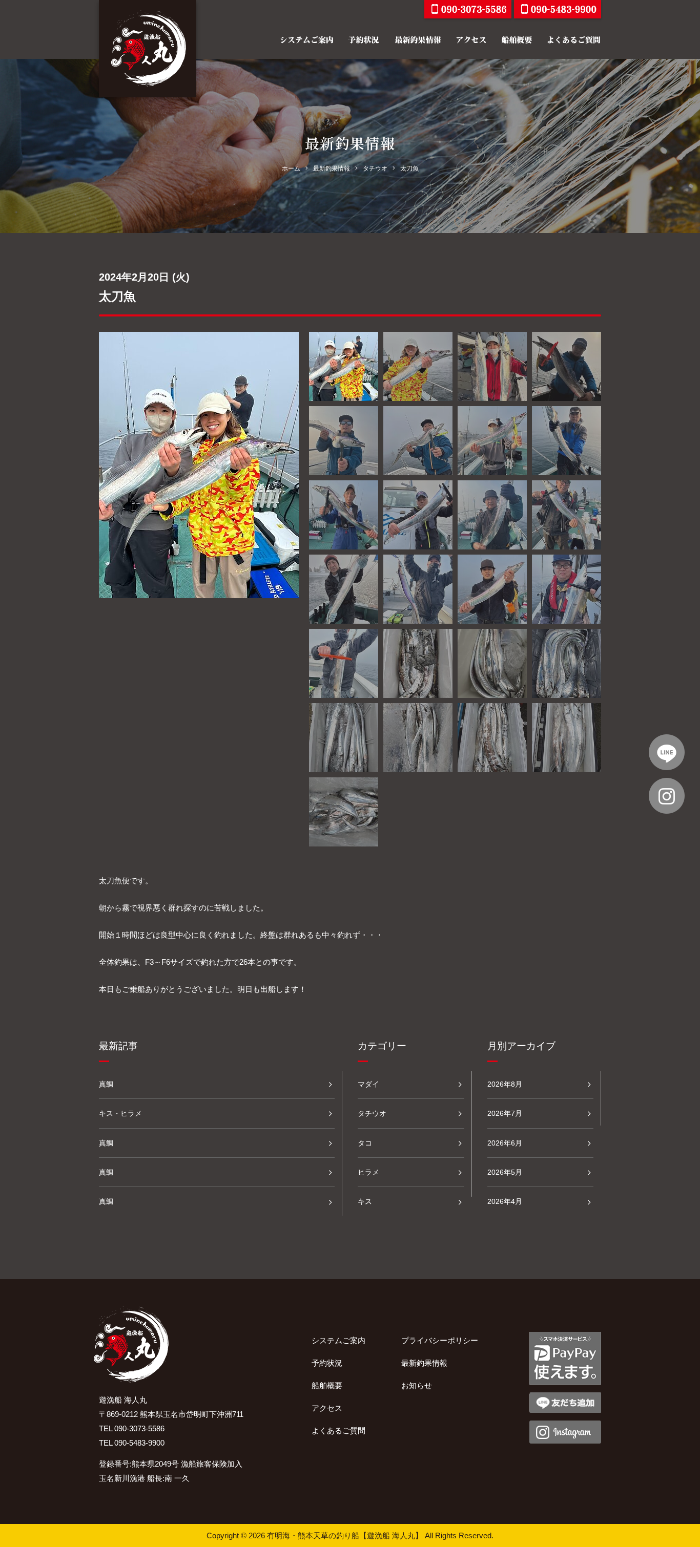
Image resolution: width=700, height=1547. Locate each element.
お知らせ (416, 1385)
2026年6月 (504, 1143)
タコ (365, 1143)
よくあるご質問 (338, 1430)
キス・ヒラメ (120, 1113)
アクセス (327, 1408)
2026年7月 (504, 1113)
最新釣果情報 (424, 1363)
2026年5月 (504, 1172)
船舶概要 (327, 1385)
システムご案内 (338, 1340)
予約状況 (327, 1363)
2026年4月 (504, 1201)
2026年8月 (504, 1084)
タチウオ (372, 1113)
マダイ (368, 1084)
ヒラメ (368, 1172)
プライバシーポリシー (439, 1340)
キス (365, 1201)
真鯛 (106, 1084)
